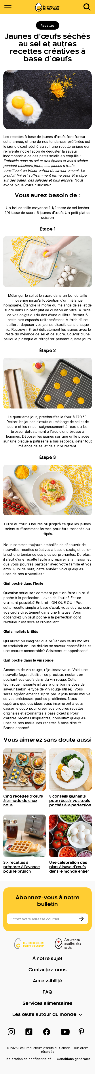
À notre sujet (47, 959)
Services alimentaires (47, 1003)
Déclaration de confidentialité (27, 1059)
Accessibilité (47, 981)
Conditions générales (74, 1059)
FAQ (47, 992)
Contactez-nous (47, 970)
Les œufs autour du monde (44, 1014)
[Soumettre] (82, 918)
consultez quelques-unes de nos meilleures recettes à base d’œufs (45, 720)
